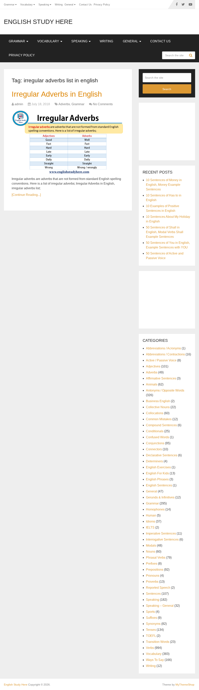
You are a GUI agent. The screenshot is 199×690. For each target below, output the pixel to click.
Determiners (154, 461)
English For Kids (157, 473)
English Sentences (159, 485)
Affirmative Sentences (161, 378)
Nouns (150, 551)
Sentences (153, 593)
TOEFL (151, 635)
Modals (151, 545)
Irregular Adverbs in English (57, 94)
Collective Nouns (158, 407)
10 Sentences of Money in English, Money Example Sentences (164, 184)
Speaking (43, 4)
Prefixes (151, 563)
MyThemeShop (184, 684)
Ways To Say (155, 659)
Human (151, 515)
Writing (59, 4)
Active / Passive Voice (161, 360)
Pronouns (152, 575)
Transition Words (157, 641)
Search (191, 55)
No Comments (103, 104)
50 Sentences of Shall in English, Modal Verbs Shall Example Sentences (164, 232)
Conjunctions (155, 443)
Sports (150, 611)
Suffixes (151, 617)
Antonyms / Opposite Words (165, 390)
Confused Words (157, 437)
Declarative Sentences (161, 455)
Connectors (154, 449)
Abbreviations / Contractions (165, 354)
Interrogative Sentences (162, 539)
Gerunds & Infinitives (160, 497)
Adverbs (64, 104)
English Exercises (158, 467)
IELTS (150, 527)
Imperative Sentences (161, 533)
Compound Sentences (161, 425)
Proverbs (152, 581)
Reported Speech (158, 587)
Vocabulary (26, 4)
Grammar (9, 4)
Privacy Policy (102, 4)
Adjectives (153, 366)
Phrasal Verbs (155, 557)
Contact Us (85, 4)
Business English (158, 401)
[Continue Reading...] (26, 194)
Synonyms (153, 623)
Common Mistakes (159, 419)
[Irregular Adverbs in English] (68, 142)
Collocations (154, 413)
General (69, 4)
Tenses (151, 629)
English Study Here (38, 22)
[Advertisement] (171, 131)
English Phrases (157, 479)
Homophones (155, 509)
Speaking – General (160, 605)
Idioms (150, 521)
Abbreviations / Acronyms (163, 348)
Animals (151, 384)
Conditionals (154, 431)
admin (19, 104)
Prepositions (154, 569)
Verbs (150, 647)
